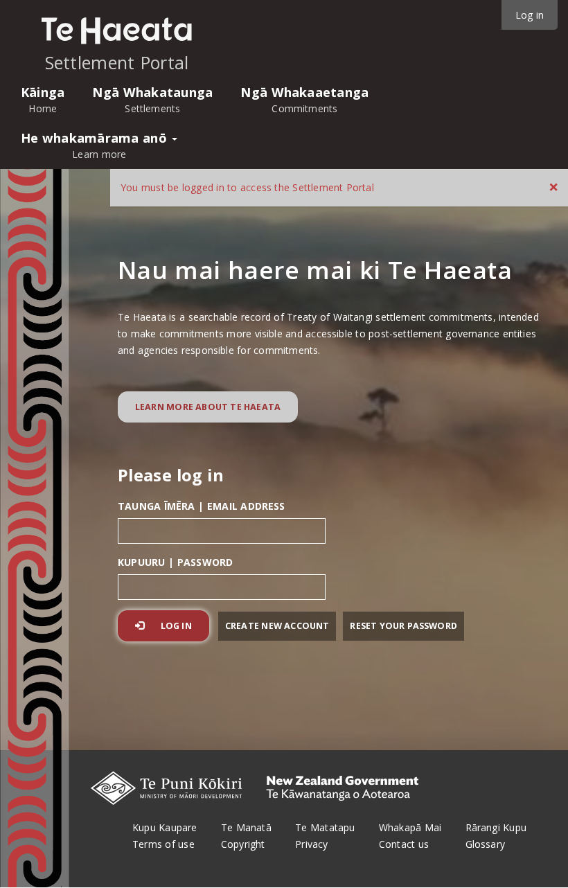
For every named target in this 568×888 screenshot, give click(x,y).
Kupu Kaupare (164, 836)
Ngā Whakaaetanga (304, 99)
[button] (553, 186)
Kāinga (42, 99)
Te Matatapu (325, 836)
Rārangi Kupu (495, 836)
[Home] (116, 31)
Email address (201, 506)
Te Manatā (246, 836)
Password (175, 562)
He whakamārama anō (95, 145)
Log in (175, 626)
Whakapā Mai (410, 836)
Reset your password (403, 626)
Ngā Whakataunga (152, 99)
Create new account (277, 626)
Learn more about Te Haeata (208, 407)
